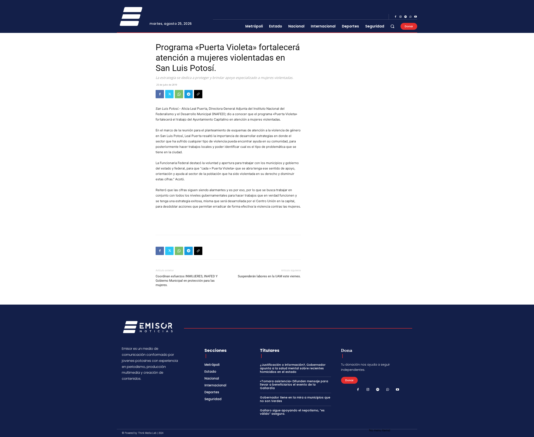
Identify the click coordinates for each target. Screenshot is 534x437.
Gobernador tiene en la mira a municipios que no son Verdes (295, 399)
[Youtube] (415, 16)
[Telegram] (188, 94)
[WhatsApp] (410, 16)
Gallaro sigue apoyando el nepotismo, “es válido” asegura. (292, 412)
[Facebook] (395, 16)
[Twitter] (169, 94)
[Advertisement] (228, 221)
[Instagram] (400, 16)
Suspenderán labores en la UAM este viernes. (269, 276)
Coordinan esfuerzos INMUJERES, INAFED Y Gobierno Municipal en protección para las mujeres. (187, 280)
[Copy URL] (198, 94)
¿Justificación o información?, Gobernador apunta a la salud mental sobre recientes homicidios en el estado (293, 368)
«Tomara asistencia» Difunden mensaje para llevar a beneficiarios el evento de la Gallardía (294, 384)
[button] (392, 26)
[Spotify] (405, 16)
